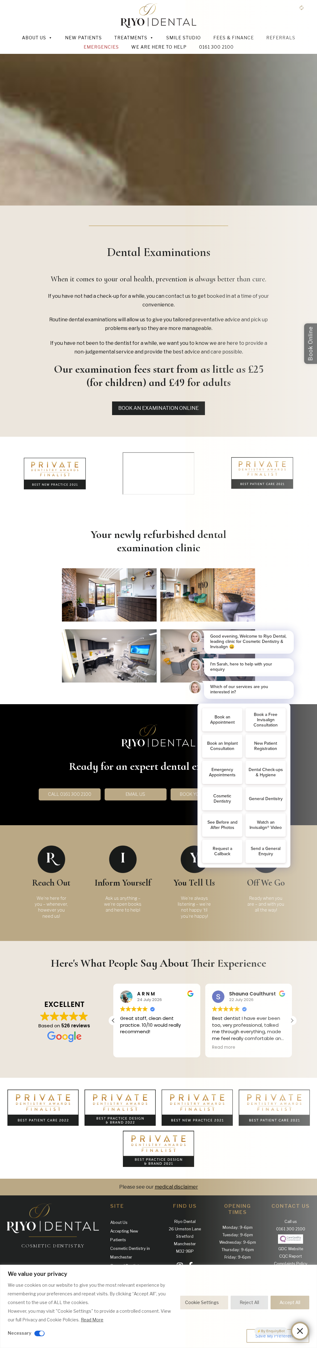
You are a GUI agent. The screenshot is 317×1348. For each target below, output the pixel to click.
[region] (158, 1306)
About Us (34, 37)
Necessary (19, 1333)
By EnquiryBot (273, 1331)
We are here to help (159, 47)
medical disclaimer (176, 1187)
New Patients (83, 37)
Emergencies (101, 47)
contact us (177, 296)
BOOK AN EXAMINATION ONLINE (158, 408)
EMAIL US (135, 794)
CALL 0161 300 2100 (69, 794)
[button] (113, 1020)
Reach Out (51, 882)
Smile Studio (183, 37)
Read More (92, 1319)
